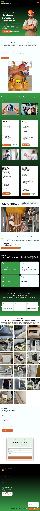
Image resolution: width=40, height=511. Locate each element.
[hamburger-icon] (38, 2)
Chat (37, 509)
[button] (38, 306)
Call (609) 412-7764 (7, 31)
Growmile (27, 508)
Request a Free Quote (16, 31)
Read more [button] (16, 309)
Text (34, 509)
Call (30, 509)
